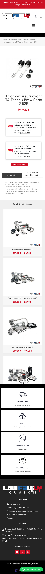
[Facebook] (17, 552)
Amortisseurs (20, 40)
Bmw (28, 40)
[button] (31, 569)
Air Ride (11, 40)
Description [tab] (12, 175)
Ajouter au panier (20, 164)
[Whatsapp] (28, 552)
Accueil (4, 40)
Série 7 (33, 40)
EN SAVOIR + (25, 133)
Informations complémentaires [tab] (32, 173)
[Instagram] (22, 552)
